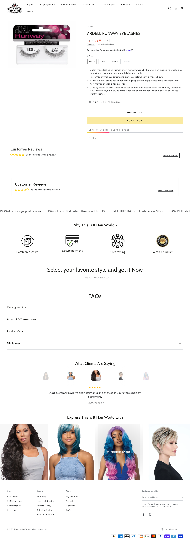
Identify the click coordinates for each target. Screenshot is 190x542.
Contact (70, 505)
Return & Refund (45, 514)
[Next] (144, 376)
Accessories (13, 510)
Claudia (114, 61)
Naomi (127, 61)
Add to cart (135, 112)
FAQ (68, 510)
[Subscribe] (182, 497)
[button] (169, 8)
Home (89, 26)
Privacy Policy (44, 505)
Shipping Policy (44, 510)
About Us (41, 496)
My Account (72, 496)
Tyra (103, 61)
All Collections (14, 501)
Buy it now (135, 120)
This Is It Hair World (22, 529)
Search (70, 501)
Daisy (92, 61)
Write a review (170, 155)
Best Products (14, 505)
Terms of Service (46, 501)
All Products (13, 496)
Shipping (91, 44)
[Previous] (46, 376)
